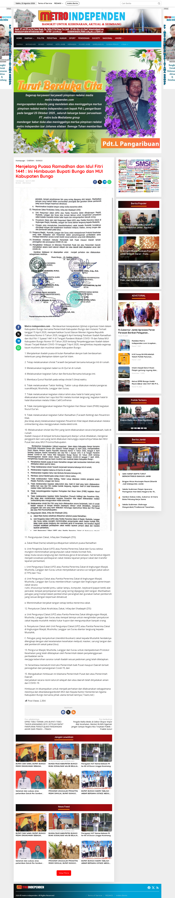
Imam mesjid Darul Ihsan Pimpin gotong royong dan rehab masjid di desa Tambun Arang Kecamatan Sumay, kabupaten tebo (145, 369)
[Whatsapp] (109, 182)
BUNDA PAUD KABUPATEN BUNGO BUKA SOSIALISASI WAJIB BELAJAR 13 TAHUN (64, 765)
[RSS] (73, 712)
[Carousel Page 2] (135, 428)
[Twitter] (68, 712)
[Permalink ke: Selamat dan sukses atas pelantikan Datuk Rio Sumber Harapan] (31, 780)
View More (64, 873)
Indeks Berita (121, 895)
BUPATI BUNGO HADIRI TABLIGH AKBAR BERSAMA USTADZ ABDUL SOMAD (95, 792)
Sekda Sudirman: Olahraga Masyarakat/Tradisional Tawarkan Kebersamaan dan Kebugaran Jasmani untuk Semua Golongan (140, 505)
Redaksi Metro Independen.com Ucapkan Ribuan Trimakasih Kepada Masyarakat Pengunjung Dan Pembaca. (145, 342)
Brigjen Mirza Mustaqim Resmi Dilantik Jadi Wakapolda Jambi (139, 482)
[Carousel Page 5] (145, 428)
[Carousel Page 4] (142, 428)
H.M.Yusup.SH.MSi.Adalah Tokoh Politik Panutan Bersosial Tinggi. (143, 355)
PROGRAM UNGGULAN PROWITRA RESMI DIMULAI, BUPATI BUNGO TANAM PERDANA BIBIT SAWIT (63, 792)
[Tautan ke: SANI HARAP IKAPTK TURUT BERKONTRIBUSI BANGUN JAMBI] (138, 458)
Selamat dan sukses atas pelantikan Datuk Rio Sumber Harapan (29, 792)
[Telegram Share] (105, 182)
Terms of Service (95, 895)
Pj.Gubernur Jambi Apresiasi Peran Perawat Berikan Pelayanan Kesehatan (136, 331)
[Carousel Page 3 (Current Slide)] (138, 428)
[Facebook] (63, 712)
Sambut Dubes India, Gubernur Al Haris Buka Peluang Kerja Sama (140, 498)
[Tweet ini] (100, 182)
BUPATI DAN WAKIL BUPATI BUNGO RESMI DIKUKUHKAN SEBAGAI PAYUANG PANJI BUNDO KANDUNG (31, 765)
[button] (159, 3)
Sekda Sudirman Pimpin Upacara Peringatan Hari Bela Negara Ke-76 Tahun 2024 (138, 490)
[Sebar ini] (95, 182)
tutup (9, 8)
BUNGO (18, 183)
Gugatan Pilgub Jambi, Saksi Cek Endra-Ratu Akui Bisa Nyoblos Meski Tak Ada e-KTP (137, 419)
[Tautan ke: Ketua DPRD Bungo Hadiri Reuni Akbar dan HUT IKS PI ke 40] (124, 385)
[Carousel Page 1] (132, 428)
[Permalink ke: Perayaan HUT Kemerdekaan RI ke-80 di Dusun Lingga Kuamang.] (96, 752)
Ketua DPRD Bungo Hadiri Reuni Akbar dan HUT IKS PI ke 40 (145, 382)
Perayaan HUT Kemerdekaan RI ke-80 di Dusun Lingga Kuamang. (96, 765)
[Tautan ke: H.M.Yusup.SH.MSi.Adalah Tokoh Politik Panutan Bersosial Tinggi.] (124, 358)
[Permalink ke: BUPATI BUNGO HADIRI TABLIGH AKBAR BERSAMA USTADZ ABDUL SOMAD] (96, 780)
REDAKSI (109, 895)
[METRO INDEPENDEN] (87, 20)
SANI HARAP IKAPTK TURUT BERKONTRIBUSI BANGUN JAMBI (136, 475)
